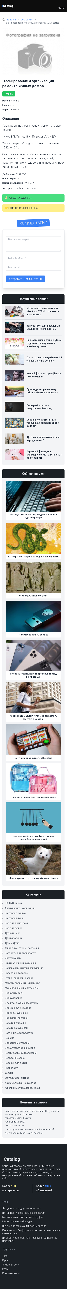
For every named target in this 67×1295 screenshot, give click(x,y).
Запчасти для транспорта (20, 953)
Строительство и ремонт (20, 1047)
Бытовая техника (15, 913)
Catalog (8, 5)
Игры (5, 1269)
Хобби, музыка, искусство (20, 1082)
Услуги (9, 1072)
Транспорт (11, 1067)
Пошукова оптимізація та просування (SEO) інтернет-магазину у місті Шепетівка (32, 1112)
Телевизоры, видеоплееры (21, 1052)
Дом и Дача (12, 943)
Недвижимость (14, 993)
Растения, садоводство (19, 1033)
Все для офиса (13, 928)
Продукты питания (16, 1018)
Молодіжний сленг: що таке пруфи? (22, 1217)
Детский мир (12, 933)
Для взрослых (13, 938)
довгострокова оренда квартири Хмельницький (29, 1129)
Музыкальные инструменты (22, 988)
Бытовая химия (14, 918)
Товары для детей (16, 1062)
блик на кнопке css (14, 1125)
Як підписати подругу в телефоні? (21, 1208)
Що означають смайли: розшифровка (24, 1225)
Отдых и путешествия (18, 1008)
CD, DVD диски (13, 903)
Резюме (9, 1037)
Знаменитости (10, 1264)
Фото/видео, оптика (17, 1077)
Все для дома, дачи (16, 923)
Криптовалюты (11, 1273)
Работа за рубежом (16, 1028)
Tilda (4, 1255)
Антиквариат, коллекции (20, 908)
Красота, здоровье (16, 973)
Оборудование (13, 998)
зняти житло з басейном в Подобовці (24, 1133)
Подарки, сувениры (16, 1013)
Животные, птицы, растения (22, 948)
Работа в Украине (15, 1023)
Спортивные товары (17, 1042)
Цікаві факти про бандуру (17, 1221)
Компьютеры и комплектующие (24, 968)
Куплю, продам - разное (19, 978)
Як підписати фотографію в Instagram (23, 1212)
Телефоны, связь (15, 1057)
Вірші (5, 1260)
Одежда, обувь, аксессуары (21, 1003)
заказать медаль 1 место (18, 1118)
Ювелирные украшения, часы (22, 1087)
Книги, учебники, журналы (20, 963)
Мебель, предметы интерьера (22, 983)
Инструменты (13, 958)
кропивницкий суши (15, 1121)
